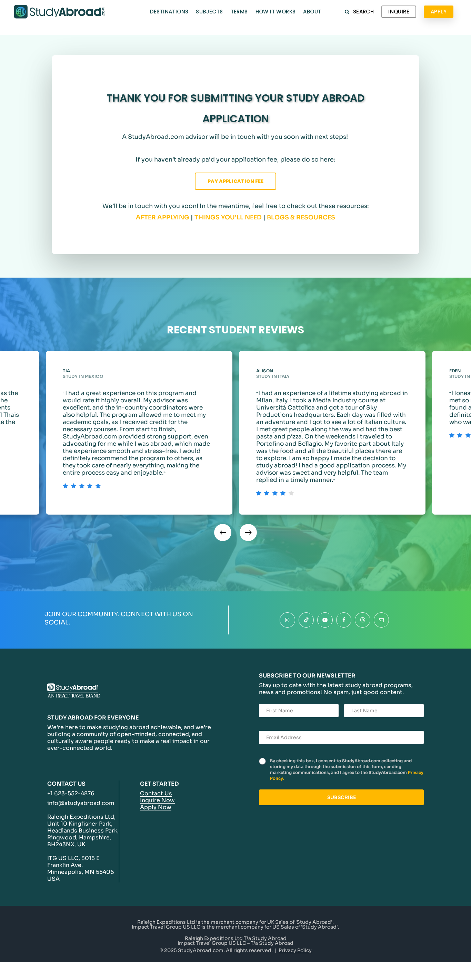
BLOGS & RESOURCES (301, 217)
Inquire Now (157, 800)
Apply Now (155, 807)
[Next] (248, 532)
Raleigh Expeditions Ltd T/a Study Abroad (236, 938)
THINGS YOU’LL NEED (228, 217)
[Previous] (222, 532)
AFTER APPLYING (162, 217)
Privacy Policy (295, 950)
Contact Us (156, 793)
